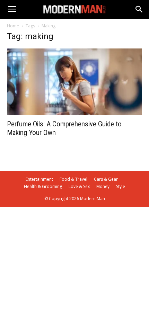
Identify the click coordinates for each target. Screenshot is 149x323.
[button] (139, 9)
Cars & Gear (106, 179)
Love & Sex (79, 186)
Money (102, 186)
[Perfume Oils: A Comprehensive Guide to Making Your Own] (74, 81)
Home (13, 26)
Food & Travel (73, 179)
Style (120, 186)
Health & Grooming (43, 186)
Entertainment (39, 179)
